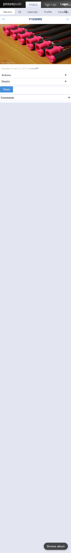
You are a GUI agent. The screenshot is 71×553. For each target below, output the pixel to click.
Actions (6, 75)
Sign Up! (50, 4)
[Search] (66, 12)
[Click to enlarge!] (35, 44)
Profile (48, 12)
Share (6, 89)
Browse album (56, 546)
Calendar (32, 12)
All (19, 12)
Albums (7, 12)
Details (6, 81)
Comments (7, 97)
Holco (33, 4)
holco (33, 68)
